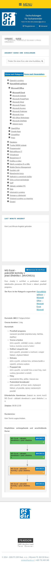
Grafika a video (15, 161)
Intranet (43, 26)
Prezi (13, 138)
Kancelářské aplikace (18, 84)
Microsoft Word (18, 102)
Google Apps (16, 131)
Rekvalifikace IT (16, 152)
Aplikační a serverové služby (21, 177)
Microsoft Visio (18, 114)
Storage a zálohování (18, 195)
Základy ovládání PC (18, 186)
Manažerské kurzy (17, 173)
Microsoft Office (17, 88)
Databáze (13, 142)
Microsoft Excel (18, 93)
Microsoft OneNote (19, 121)
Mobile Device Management (20, 167)
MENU (27, 4)
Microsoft (40, 310)
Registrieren (29, 26)
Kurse (18, 39)
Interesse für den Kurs (36, 270)
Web (11, 189)
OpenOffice (15, 128)
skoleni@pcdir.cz (40, 21)
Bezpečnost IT (15, 158)
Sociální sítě (14, 170)
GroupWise (15, 135)
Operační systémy (17, 81)
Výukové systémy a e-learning (21, 199)
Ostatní (12, 202)
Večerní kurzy (17, 124)
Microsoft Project (18, 105)
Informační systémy (17, 192)
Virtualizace (14, 155)
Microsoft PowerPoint (20, 99)
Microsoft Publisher (19, 111)
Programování (15, 148)
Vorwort (9, 39)
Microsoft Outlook (19, 96)
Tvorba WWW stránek (18, 145)
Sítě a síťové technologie (19, 180)
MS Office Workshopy (20, 118)
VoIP (11, 183)
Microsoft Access (19, 108)
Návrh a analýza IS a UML (20, 164)
